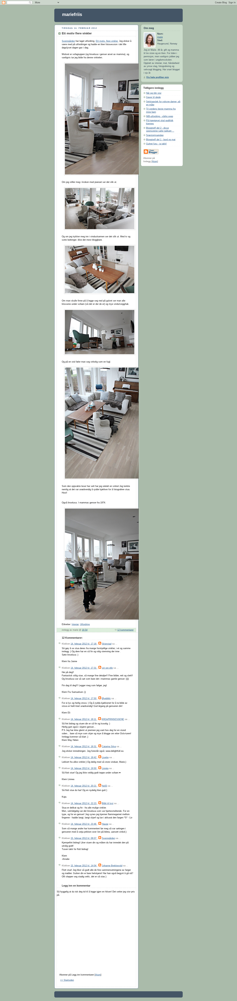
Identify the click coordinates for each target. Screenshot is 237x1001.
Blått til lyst (107, 803)
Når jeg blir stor (153, 93)
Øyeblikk (106, 698)
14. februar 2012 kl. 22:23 (84, 803)
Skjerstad (106, 644)
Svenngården (68, 41)
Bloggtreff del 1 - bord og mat (160, 139)
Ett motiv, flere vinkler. (107, 41)
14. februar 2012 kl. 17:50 (84, 698)
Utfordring (85, 624)
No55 (104, 786)
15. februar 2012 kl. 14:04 (84, 865)
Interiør (75, 624)
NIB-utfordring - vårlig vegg (159, 116)
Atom (98, 975)
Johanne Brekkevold (112, 865)
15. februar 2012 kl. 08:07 (84, 838)
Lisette (105, 757)
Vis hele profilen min (157, 77)
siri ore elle (107, 668)
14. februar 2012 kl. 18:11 (84, 719)
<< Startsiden (67, 980)
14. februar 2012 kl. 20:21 (84, 786)
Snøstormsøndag (154, 135)
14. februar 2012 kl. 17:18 (84, 644)
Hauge (105, 824)
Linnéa (105, 768)
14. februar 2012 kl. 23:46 (84, 824)
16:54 (84, 630)
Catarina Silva (109, 746)
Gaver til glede (153, 97)
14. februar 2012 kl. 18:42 (84, 757)
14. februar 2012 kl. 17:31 (84, 668)
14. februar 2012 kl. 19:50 (84, 768)
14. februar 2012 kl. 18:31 (84, 746)
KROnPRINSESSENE (113, 719)
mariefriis (72, 14)
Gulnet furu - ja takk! (156, 144)
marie (160, 37)
